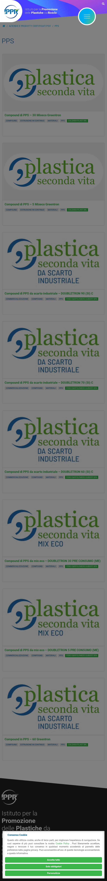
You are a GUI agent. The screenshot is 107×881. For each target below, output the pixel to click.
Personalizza (53, 873)
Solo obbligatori (53, 866)
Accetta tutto (53, 860)
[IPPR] (11, 11)
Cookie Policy (63, 843)
